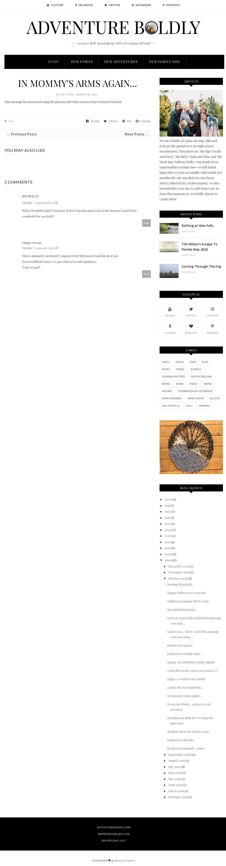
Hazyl (166, 361)
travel (180, 369)
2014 (167, 530)
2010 (167, 554)
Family (166, 369)
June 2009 (175, 773)
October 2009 (177, 578)
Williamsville (171, 405)
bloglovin (191, 332)
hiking (207, 383)
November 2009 (179, 572)
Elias (205, 361)
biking (166, 383)
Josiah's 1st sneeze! (180, 645)
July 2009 (174, 767)
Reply (146, 222)
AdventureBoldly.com (114, 827)
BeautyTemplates (124, 860)
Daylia (180, 361)
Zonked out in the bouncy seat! (188, 731)
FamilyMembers (172, 398)
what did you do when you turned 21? (192, 670)
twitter (191, 315)
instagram (212, 315)
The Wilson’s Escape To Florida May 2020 (199, 246)
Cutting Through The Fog (201, 266)
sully (189, 405)
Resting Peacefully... (181, 584)
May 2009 (174, 779)
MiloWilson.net (114, 840)
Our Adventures (121, 61)
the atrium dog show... (182, 609)
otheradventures (173, 376)
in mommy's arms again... (184, 696)
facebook (170, 332)
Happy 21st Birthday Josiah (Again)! (191, 662)
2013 (167, 536)
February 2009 (178, 797)
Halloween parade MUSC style (188, 601)
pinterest (212, 332)
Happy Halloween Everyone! (186, 593)
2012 (167, 542)
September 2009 (179, 754)
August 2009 (176, 760)
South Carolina (201, 376)
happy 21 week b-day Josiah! (186, 679)
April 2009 (175, 785)
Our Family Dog (164, 61)
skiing (180, 383)
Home (53, 61)
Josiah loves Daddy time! (184, 654)
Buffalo (195, 369)
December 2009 (179, 566)
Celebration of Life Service (195, 391)
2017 (167, 511)
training (204, 405)
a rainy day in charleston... (185, 687)
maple (194, 383)
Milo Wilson (67, 94)
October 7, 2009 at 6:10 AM (40, 203)
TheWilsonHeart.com (114, 834)
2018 (167, 505)
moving (167, 391)
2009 (167, 560)
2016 (167, 518)
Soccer (214, 398)
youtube (170, 315)
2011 (167, 548)
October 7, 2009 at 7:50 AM (40, 248)
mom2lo (30, 196)
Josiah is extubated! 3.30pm (185, 748)
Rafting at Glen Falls (197, 225)
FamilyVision (196, 398)
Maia (193, 361)
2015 (167, 524)
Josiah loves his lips (180, 740)
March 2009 (176, 791)
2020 (167, 499)
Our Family (82, 61)
